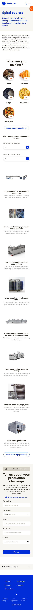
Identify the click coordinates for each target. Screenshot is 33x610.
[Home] (9, 3)
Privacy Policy (5, 600)
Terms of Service (24, 600)
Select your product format (11, 154)
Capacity (5, 519)
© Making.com (16, 604)
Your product (7, 501)
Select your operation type (11, 143)
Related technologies (10, 567)
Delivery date (7, 528)
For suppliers (9, 589)
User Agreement (14, 600)
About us (7, 585)
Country (5, 538)
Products (7, 581)
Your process (7, 510)
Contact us (20, 585)
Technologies (21, 581)
